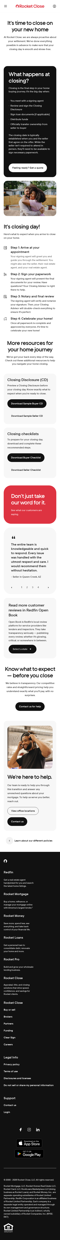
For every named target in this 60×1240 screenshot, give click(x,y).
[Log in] (54, 6)
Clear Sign (9, 1037)
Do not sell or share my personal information (29, 1085)
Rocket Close (13, 978)
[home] (30, 6)
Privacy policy (12, 1064)
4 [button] (38, 587)
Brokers (8, 1016)
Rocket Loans (13, 938)
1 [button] (21, 587)
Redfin (8, 872)
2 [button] (27, 587)
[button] (11, 587)
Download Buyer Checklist (26, 457)
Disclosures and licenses (17, 1078)
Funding (8, 1030)
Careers (8, 1044)
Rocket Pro (11, 959)
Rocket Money (14, 916)
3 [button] (32, 587)
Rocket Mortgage (16, 894)
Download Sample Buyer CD (27, 403)
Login (7, 1112)
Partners (8, 1023)
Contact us (10, 1105)
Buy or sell (9, 1009)
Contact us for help (30, 706)
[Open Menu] (5, 6)
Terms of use (11, 1071)
